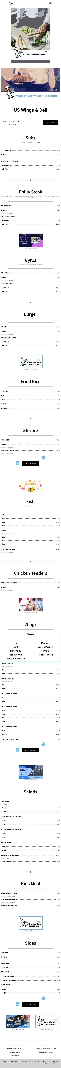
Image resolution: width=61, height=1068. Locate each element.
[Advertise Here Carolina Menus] (31, 361)
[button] (50, 3)
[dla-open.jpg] (18, 1021)
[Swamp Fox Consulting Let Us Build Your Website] (31, 240)
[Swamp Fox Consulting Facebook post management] (31, 772)
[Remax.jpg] (31, 604)
